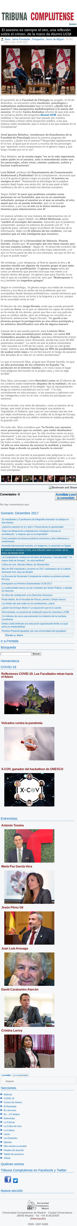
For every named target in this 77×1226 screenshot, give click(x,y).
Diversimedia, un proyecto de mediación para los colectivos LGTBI (35, 612)
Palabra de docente (14, 1150)
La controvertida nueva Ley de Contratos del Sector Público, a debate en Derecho (37, 589)
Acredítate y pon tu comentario (66, 496)
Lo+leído (6, 1075)
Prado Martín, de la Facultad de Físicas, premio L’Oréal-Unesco (34, 599)
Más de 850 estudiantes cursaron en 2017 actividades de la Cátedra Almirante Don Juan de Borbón (36, 570)
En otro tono (10, 1110)
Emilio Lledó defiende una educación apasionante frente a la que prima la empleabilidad (35, 625)
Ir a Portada (9, 641)
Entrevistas (9, 818)
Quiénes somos (12, 1164)
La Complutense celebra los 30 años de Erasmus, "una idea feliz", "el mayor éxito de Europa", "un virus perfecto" (37, 559)
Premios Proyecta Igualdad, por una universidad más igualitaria (34, 631)
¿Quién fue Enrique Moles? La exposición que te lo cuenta (31, 608)
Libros (7, 1134)
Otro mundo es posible (15, 1146)
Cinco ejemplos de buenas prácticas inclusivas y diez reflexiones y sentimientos (35, 540)
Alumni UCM (48, 114)
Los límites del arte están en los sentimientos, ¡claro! (28, 603)
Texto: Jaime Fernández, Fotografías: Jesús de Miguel (34, 39)
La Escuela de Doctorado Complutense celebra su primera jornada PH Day (36, 578)
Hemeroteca (10, 661)
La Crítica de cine (12, 1126)
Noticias (8, 1094)
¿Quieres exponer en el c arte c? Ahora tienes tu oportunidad (32, 527)
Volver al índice (14, 635)
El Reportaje (10, 1106)
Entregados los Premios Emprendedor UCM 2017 (27, 583)
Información (38, 1218)
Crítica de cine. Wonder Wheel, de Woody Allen (26, 564)
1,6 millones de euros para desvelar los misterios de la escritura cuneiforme (34, 618)
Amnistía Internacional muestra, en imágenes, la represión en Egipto (36, 545)
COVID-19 (8, 667)
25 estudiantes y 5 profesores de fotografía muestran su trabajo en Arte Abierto (35, 521)
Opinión (8, 1142)
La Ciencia (9, 1122)
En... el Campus (12, 1114)
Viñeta (7, 1158)
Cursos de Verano (13, 1102)
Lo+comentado (20, 1075)
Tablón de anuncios (14, 1154)
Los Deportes (10, 1138)
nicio (72, 24)
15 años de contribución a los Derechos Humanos (27, 595)
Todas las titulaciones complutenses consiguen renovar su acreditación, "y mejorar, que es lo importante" (31, 533)
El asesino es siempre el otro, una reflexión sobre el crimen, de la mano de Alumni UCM (35, 552)
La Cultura (9, 1130)
